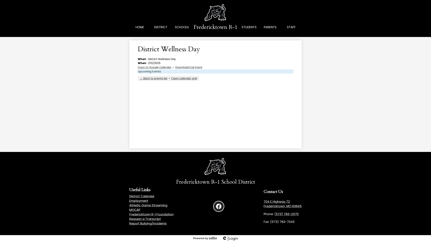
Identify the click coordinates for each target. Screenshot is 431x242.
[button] (160, 31)
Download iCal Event (188, 67)
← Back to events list (154, 78)
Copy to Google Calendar (155, 67)
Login (230, 238)
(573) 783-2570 (286, 214)
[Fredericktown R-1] (215, 12)
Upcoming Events (149, 71)
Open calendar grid (184, 78)
